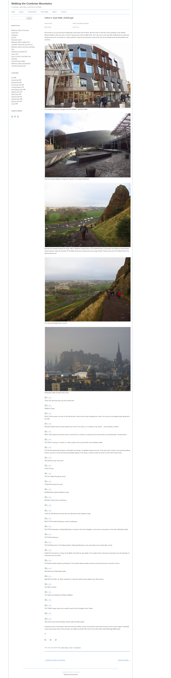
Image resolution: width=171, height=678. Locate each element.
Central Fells (15, 80)
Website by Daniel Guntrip (71, 674)
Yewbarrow (14, 35)
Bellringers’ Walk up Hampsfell (55, 660)
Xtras (70, 647)
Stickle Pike (14, 32)
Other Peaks (64, 647)
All (59, 647)
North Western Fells (17, 89)
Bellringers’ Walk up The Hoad (20, 30)
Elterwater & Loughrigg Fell (19, 51)
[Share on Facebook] (47, 641)
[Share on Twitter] (52, 641)
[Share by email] (57, 641)
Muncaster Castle (16, 39)
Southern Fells (15, 99)
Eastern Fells (15, 82)
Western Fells (15, 101)
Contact (64, 12)
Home (13, 12)
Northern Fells (15, 92)
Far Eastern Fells (16, 85)
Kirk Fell (13, 37)
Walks (21, 12)
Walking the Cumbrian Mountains (31, 3)
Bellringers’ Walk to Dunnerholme (20, 63)
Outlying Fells (15, 96)
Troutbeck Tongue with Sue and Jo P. (22, 44)
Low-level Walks (16, 87)
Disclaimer (44, 12)
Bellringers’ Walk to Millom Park (20, 42)
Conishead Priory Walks (18, 61)
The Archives (32, 12)
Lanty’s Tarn (14, 54)
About (55, 12)
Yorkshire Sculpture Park (18, 66)
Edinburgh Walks (124, 660)
